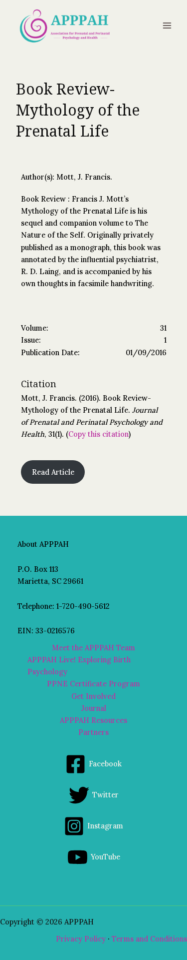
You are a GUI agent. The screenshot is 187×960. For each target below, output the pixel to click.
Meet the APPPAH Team (93, 647)
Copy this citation (98, 434)
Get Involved (93, 696)
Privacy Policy (81, 938)
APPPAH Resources (93, 720)
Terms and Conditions (149, 938)
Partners (93, 732)
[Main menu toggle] (167, 26)
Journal (93, 708)
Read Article (53, 472)
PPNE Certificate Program (93, 683)
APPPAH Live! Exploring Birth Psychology (79, 665)
